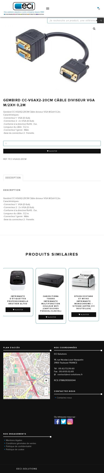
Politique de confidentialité (18, 446)
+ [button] (46, 389)
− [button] (46, 393)
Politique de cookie (15, 449)
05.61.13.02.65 (66, 371)
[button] (94, 28)
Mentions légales (14, 440)
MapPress (35, 398)
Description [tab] (13, 177)
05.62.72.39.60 (66, 368)
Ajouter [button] (19, 310)
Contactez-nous (64, 397)
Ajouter (53, 151)
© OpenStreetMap (44, 398)
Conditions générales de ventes (21, 443)
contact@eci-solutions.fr (70, 374)
